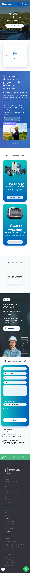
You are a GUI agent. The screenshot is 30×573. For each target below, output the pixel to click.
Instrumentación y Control (12, 492)
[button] (23, 56)
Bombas (7, 490)
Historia (7, 479)
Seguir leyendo (11, 119)
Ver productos (15, 197)
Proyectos (8, 510)
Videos (7, 513)
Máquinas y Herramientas (12, 495)
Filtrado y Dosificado (10, 502)
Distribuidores (9, 565)
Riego (6, 497)
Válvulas (7, 499)
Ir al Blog (15, 143)
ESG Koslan (8, 484)
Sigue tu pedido (9, 562)
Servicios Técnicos (10, 526)
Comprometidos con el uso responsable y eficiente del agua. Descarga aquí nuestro (16, 457)
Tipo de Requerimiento (12, 401)
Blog (6, 515)
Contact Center (9, 528)
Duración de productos (12, 557)
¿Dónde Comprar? (10, 521)
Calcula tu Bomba (10, 508)
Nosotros (7, 477)
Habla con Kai (13, 328)
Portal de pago (9, 560)
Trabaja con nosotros (11, 568)
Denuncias (8, 554)
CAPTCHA (5, 408)
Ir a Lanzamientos (15, 250)
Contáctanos (15, 25)
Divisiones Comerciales (11, 481)
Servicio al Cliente (10, 523)
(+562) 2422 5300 (9, 431)
